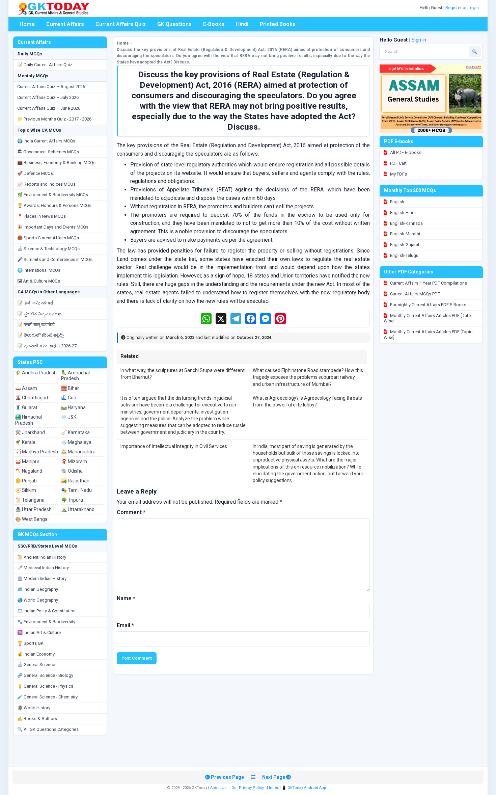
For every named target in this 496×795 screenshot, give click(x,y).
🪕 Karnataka (75, 432)
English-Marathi (404, 233)
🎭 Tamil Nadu (76, 490)
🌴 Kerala (25, 442)
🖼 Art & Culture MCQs (38, 281)
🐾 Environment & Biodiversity (46, 621)
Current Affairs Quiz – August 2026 (51, 86)
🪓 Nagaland (28, 471)
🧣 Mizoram (74, 461)
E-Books (213, 24)
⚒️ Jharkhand (30, 432)
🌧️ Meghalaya (76, 442)
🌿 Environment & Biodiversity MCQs (52, 194)
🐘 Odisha (72, 471)
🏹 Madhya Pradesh (36, 451)
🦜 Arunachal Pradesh (75, 375)
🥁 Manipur (27, 461)
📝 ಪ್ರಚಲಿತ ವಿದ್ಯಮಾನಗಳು (39, 313)
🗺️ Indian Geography (37, 589)
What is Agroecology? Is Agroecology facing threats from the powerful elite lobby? (307, 401)
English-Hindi (402, 212)
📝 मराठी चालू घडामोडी (36, 324)
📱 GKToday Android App (304, 788)
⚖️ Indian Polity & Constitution (46, 610)
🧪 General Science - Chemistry (47, 696)
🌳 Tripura (72, 500)
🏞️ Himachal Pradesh (28, 420)
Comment (131, 512)
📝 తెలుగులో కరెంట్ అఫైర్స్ (40, 335)
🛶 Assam (26, 388)
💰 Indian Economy (36, 654)
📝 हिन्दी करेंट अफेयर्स (35, 303)
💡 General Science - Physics (45, 686)
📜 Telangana (30, 500)
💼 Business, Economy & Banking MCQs (56, 162)
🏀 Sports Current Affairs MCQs (48, 237)
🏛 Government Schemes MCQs (48, 151)
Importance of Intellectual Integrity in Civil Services (173, 446)
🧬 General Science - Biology (45, 675)
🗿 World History (33, 707)
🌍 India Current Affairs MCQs (46, 140)
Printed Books (278, 24)
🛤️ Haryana (73, 407)
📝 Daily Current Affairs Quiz (44, 64)
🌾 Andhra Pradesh (36, 372)
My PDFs (398, 174)
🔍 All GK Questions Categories (48, 729)
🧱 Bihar (70, 388)
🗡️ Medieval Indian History (43, 567)
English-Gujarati (404, 244)
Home (27, 24)
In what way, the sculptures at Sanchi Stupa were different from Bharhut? (182, 374)
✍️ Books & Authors (37, 718)
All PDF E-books (405, 152)
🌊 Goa (68, 397)
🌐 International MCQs (38, 270)
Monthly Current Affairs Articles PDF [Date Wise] (427, 318)
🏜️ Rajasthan (75, 480)
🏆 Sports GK (30, 643)
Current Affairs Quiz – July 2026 (48, 97)
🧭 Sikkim (25, 490)
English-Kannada (406, 223)
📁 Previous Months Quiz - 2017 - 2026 (54, 119)
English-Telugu (403, 255)
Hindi (242, 24)
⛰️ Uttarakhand (77, 509)
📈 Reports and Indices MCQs (46, 184)
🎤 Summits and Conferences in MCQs (54, 259)
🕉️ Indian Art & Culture (39, 632)
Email (125, 625)
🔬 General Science (36, 664)
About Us (218, 788)
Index (274, 788)
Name (126, 598)
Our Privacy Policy (247, 788)
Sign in (419, 40)
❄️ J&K (68, 417)
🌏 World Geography (37, 600)
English (396, 201)
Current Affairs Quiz (120, 24)
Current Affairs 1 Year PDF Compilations (428, 283)
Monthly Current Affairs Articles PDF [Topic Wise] (428, 334)
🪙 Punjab (26, 480)
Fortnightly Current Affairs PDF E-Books (427, 304)
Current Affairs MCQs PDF (414, 293)
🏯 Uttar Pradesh (33, 509)
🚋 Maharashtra (78, 451)
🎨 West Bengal (32, 519)
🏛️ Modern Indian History (41, 578)
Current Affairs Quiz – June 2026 (48, 108)
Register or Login (462, 7)
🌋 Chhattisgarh (32, 397)
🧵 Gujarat (26, 407)
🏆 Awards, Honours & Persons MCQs (54, 205)
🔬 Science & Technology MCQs (48, 248)
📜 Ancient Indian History (41, 557)
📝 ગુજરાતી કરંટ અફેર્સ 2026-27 (47, 345)
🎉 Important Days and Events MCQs (52, 227)
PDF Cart (398, 163)
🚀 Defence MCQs (35, 173)
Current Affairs (65, 24)
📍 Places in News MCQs (41, 216)
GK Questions (174, 24)
